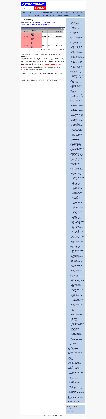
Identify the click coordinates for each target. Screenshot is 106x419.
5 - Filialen (73, 90)
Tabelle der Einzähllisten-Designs (77, 154)
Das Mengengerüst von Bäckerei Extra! (75, 347)
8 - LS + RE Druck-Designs (78, 231)
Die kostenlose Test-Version (73, 348)
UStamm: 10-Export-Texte (77, 56)
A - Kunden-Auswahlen (77, 235)
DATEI (35, 12)
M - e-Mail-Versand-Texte (75, 300)
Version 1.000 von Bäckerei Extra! (74, 359)
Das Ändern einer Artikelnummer (78, 323)
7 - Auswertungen (76, 230)
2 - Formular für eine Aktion (77, 285)
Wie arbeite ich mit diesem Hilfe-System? (75, 369)
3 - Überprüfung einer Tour (77, 85)
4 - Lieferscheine (76, 226)
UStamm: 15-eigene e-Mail (77, 62)
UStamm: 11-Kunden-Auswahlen (78, 57)
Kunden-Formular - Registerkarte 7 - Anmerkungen (76, 198)
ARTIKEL (57, 12)
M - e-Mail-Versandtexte (77, 233)
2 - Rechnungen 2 (76, 223)
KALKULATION (67, 15)
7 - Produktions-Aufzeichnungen (77, 94)
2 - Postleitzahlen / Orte (75, 237)
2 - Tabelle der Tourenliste (75, 86)
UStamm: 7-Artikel (75, 51)
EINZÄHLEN (45, 15)
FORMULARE (46, 12)
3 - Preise (75, 225)
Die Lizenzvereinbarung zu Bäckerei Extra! (75, 397)
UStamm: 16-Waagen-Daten (77, 63)
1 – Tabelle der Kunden (76, 173)
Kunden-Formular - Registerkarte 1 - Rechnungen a (78, 177)
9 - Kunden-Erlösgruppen (75, 291)
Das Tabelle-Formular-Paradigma (74, 401)
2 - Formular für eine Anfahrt (77, 84)
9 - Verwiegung (76, 232)
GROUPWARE (30, 12)
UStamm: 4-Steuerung (76, 47)
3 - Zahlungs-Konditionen (75, 246)
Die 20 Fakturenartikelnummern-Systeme (75, 398)
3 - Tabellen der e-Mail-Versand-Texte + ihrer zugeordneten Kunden (78, 308)
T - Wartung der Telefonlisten (78, 236)
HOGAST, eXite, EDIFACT (75, 345)
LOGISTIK (40, 12)
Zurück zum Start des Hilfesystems (40, 24)
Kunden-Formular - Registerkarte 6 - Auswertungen (76, 195)
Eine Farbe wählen (72, 391)
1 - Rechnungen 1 (76, 222)
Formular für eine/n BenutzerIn (76, 37)
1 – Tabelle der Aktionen (76, 284)
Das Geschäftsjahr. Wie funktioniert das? (76, 374)
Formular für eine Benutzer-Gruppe (74, 368)
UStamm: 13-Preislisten (76, 60)
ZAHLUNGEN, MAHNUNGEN (75, 23)
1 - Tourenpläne (74, 81)
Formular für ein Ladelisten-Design (77, 169)
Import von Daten (74, 71)
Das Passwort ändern (75, 31)
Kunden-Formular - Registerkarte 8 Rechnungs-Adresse (78, 202)
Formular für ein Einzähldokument (77, 340)
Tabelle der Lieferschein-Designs (77, 96)
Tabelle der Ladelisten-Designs (76, 168)
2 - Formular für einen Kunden (77, 174)
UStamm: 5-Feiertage (76, 48)
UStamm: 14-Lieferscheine (77, 61)
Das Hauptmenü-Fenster (73, 22)
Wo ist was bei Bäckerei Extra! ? (74, 362)
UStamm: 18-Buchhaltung (77, 66)
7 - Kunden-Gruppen (74, 275)
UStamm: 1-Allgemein (76, 43)
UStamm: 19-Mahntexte (76, 67)
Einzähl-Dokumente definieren (76, 333)
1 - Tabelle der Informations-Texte (78, 256)
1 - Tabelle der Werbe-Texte (77, 261)
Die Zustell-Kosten (72, 387)
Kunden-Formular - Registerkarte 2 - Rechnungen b (78, 181)
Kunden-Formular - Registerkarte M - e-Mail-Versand (77, 211)
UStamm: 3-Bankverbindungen (77, 46)
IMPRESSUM (77, 15)
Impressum (70, 354)
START (24, 12)
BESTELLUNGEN (79, 12)
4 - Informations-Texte (75, 255)
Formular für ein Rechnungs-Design (77, 148)
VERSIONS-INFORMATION (73, 361)
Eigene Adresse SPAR (75, 153)
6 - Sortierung (75, 228)
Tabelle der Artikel (74, 320)
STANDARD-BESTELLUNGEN (75, 324)
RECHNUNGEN (38, 15)
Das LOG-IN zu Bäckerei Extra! (74, 21)
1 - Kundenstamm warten (75, 172)
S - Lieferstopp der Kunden (76, 310)
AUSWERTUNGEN (29, 15)
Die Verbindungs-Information (76, 29)
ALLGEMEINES (71, 371)
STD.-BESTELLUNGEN (65, 12)
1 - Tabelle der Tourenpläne (77, 82)
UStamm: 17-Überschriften (77, 65)
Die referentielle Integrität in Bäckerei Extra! (75, 400)
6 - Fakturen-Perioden (75, 267)
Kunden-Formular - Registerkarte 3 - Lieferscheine (76, 185)
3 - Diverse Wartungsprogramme (78, 221)
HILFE (72, 15)
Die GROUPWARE (73, 24)
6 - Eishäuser (73, 91)
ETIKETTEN (51, 15)
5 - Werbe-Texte (74, 260)
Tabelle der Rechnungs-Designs (77, 144)
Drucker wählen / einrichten (76, 70)
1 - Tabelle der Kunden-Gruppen (78, 276)
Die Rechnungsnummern (73, 378)
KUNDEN (52, 12)
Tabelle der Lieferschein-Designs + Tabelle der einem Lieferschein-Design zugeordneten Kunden (77, 142)
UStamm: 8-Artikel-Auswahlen (77, 52)
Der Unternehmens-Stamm (76, 42)
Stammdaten (70, 358)
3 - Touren (73, 87)
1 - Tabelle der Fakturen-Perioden (78, 269)
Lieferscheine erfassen (75, 328)
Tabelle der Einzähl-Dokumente (76, 339)
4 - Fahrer (73, 89)
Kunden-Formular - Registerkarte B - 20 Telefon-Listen (78, 218)
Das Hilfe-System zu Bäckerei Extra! (74, 19)
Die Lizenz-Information (75, 28)
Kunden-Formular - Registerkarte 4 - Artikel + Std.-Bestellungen (77, 188)
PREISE (73, 12)
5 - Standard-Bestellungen (78, 227)
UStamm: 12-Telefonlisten (76, 58)
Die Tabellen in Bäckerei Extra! (73, 349)
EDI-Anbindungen (58, 15)
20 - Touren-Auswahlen (76, 68)
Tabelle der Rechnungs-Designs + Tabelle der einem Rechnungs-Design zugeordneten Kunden (77, 150)
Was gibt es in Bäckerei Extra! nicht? (75, 388)
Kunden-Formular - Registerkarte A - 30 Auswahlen (76, 215)
